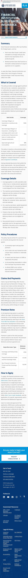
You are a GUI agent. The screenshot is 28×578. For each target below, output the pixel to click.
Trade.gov (17, 510)
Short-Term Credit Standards (13, 395)
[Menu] (25, 5)
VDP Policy (17, 540)
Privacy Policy (7, 564)
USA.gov (5, 515)
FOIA (4, 560)
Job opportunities (8, 479)
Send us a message (8, 474)
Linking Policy (18, 536)
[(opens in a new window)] (4, 497)
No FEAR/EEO (18, 532)
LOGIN (25, 9)
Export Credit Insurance (11, 37)
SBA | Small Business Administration (7, 511)
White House (18, 521)
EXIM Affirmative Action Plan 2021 (7, 537)
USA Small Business (6, 521)
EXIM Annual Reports (18, 560)
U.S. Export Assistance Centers (18, 516)
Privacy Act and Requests (7, 549)
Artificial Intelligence (18, 564)
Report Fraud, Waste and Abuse (18, 550)
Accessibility (6, 554)
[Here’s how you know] (14, 1)
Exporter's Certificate (11, 159)
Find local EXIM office (9, 476)
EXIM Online (4, 380)
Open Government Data (18, 556)
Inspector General (6, 533)
